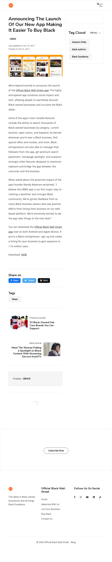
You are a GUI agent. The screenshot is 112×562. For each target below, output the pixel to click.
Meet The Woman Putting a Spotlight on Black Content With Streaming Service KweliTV (26, 352)
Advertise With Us (50, 504)
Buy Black (46, 513)
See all (94, 32)
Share (15, 280)
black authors (79, 49)
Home (44, 499)
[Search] (101, 5)
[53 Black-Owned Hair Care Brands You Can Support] (20, 322)
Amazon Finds (79, 42)
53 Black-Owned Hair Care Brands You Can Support (42, 325)
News (15, 299)
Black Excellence (80, 56)
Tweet (31, 280)
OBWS (27, 378)
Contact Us (46, 518)
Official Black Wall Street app (32, 90)
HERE (24, 254)
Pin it (45, 280)
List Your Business (50, 509)
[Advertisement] (56, 554)
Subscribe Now (56, 450)
